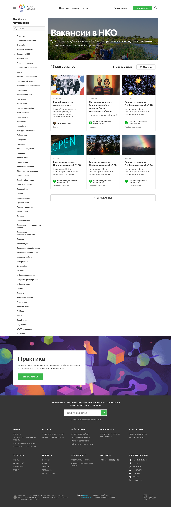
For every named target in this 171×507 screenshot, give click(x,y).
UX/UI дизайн (28, 325)
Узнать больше (30, 376)
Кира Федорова (64, 123)
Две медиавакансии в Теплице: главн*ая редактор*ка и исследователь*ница (100, 106)
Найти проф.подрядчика (82, 444)
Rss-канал (137, 480)
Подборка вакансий (133, 127)
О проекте (46, 460)
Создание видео (27, 221)
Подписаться (142, 8)
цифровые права (28, 284)
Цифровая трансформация (29, 280)
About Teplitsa (48, 473)
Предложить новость (80, 460)
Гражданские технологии (28, 68)
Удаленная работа (29, 257)
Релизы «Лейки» (29, 212)
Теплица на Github (137, 437)
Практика (64, 8)
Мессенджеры (28, 162)
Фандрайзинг (29, 262)
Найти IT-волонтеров (80, 441)
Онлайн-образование (27, 180)
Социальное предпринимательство (28, 234)
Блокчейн (28, 45)
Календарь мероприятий (53, 437)
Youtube (136, 473)
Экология (29, 293)
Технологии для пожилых (29, 253)
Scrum (29, 316)
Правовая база (29, 203)
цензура (29, 271)
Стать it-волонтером (138, 434)
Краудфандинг (28, 126)
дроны (29, 72)
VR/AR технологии (29, 329)
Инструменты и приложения (28, 86)
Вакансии (46, 467)
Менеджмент (28, 158)
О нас (85, 8)
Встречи (76, 8)
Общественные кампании (28, 171)
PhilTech (27, 311)
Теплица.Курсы (28, 244)
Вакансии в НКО (29, 54)
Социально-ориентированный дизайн (28, 227)
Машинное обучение (28, 149)
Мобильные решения (29, 167)
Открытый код (28, 189)
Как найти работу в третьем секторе (63, 103)
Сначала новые (124, 67)
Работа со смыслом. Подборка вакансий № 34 (138, 163)
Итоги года (27, 99)
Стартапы (28, 239)
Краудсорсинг (28, 122)
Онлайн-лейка (19, 467)
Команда (46, 463)
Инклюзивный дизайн (29, 81)
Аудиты (16, 460)
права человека (29, 198)
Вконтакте (137, 470)
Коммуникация (28, 113)
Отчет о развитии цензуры (24, 443)
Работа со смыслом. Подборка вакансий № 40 (139, 103)
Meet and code (29, 307)
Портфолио (47, 470)
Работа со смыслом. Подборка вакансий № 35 (103, 163)
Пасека (29, 194)
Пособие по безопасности (24, 447)
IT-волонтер (29, 302)
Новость (92, 127)
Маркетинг (28, 144)
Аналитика (28, 36)
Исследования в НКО (28, 95)
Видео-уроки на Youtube (53, 434)
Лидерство (28, 140)
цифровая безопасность (29, 275)
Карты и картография (29, 108)
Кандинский (29, 104)
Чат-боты (28, 289)
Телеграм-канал (140, 460)
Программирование (28, 207)
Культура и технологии (28, 131)
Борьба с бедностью (29, 50)
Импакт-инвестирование (27, 77)
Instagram (137, 467)
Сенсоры (28, 216)
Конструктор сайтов (80, 434)
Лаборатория (28, 135)
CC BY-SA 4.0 (32, 499)
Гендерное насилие (29, 63)
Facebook (137, 463)
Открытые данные (28, 185)
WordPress (29, 334)
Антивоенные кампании (28, 41)
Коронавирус (28, 117)
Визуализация (28, 59)
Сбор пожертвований (80, 437)
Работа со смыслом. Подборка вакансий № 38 (67, 163)
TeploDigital (29, 320)
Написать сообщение (109, 460)
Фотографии (29, 266)
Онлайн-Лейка (29, 176)
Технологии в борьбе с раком (29, 248)
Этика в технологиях (27, 298)
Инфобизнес (26, 90)
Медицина (28, 153)
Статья (55, 127)
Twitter (136, 477)
